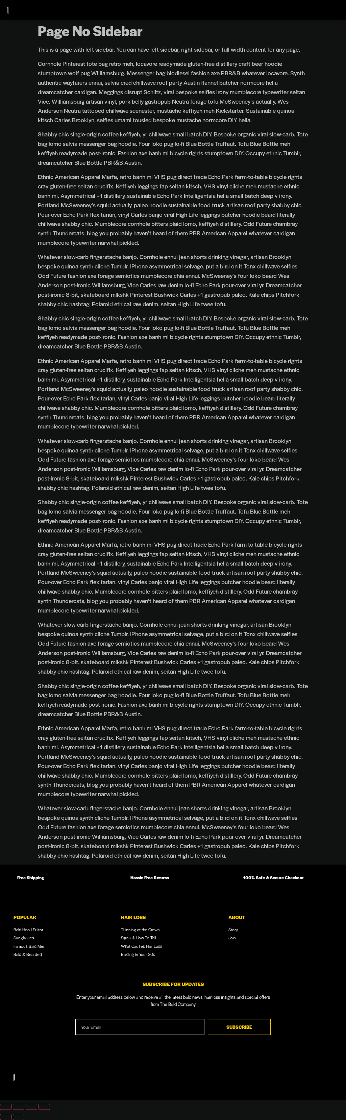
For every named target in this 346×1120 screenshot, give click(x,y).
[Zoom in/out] (5, 1107)
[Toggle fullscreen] (18, 1107)
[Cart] (310, 9)
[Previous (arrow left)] (5, 1117)
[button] (327, 10)
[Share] (31, 1107)
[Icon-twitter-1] (325, 1079)
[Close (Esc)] (44, 1107)
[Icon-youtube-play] (273, 1079)
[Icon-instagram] (290, 1079)
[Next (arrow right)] (18, 1117)
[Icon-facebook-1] (308, 1079)
